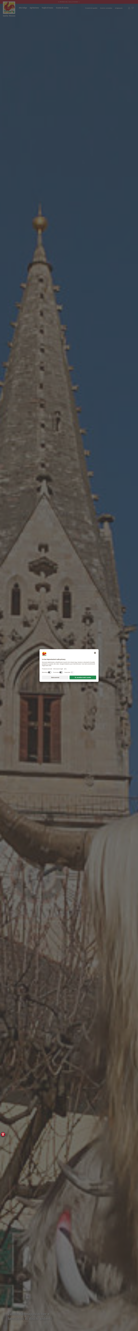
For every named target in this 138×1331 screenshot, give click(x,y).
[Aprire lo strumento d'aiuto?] (3, 1134)
